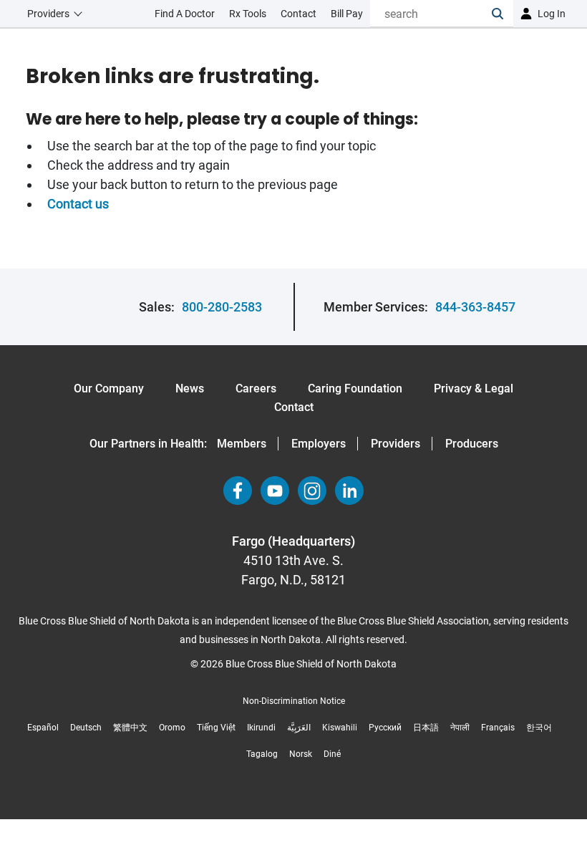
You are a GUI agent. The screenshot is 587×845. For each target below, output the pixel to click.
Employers (318, 443)
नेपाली (460, 728)
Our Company (109, 388)
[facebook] (237, 490)
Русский (385, 728)
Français (498, 728)
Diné (332, 754)
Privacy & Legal (473, 388)
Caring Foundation (355, 388)
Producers (471, 443)
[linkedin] (349, 490)
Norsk (300, 754)
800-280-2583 (222, 306)
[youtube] (275, 490)
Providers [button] (48, 13)
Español (43, 728)
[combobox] (431, 13)
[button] (502, 13)
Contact (294, 407)
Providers (395, 443)
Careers (256, 388)
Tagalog (262, 754)
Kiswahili (339, 728)
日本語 (426, 728)
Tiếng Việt (216, 728)
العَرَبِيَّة (299, 728)
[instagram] (312, 490)
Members (241, 443)
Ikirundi (261, 728)
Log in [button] (552, 13)
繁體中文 (130, 728)
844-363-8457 (475, 306)
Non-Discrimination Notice (294, 701)
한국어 (539, 728)
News (189, 388)
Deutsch (86, 728)
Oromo (172, 728)
